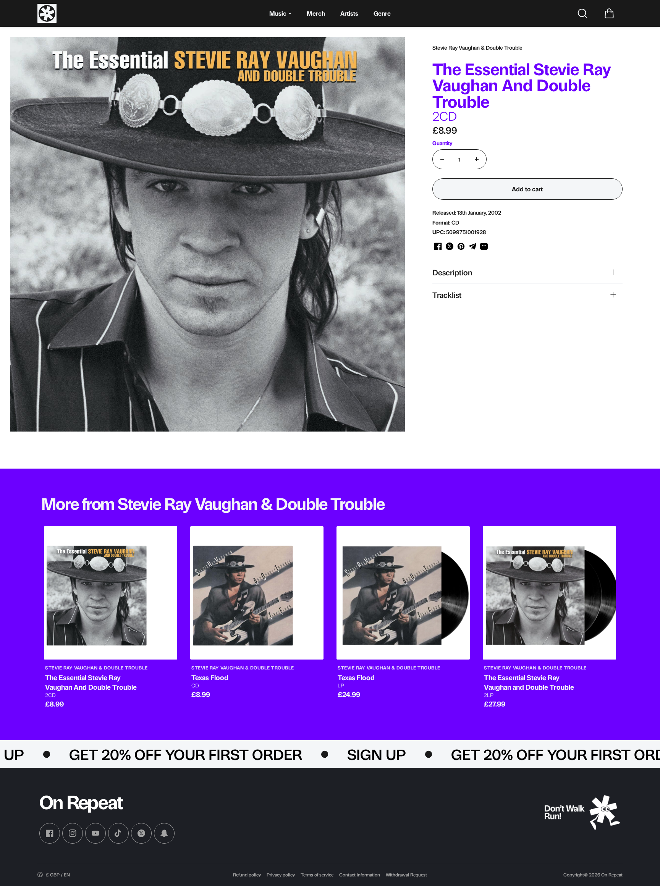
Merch (316, 13)
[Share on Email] (484, 246)
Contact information (359, 874)
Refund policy (247, 874)
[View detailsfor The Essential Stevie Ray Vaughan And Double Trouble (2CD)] (110, 593)
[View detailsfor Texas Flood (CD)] (257, 593)
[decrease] (442, 159)
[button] (609, 13)
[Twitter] (141, 833)
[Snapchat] (164, 833)
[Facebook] (49, 833)
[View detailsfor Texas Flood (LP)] (403, 593)
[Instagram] (72, 833)
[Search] (582, 13)
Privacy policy (281, 874)
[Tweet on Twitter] (449, 246)
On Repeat (612, 874)
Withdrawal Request (406, 874)
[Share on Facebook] (438, 246)
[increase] (476, 159)
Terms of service (317, 874)
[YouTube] (95, 833)
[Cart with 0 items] (609, 13)
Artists (349, 13)
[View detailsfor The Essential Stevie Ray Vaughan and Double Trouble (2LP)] (549, 593)
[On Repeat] (47, 13)
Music (277, 13)
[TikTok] (118, 833)
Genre (382, 13)
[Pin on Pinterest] (461, 246)
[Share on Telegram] (472, 246)
